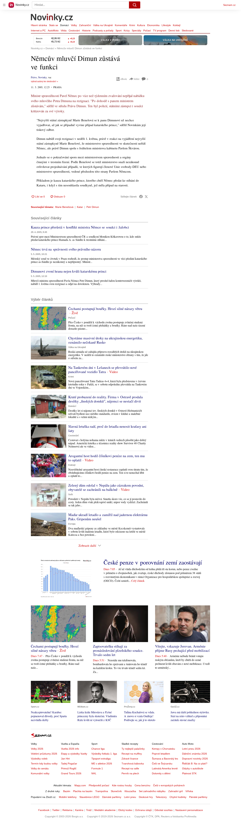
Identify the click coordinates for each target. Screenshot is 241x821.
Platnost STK (189, 773)
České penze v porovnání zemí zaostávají (153, 562)
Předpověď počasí (99, 785)
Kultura (141, 25)
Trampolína (101, 791)
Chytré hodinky (178, 797)
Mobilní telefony (68, 797)
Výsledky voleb (39, 758)
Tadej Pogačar (69, 763)
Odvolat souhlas (164, 810)
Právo (34, 77)
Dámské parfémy (111, 797)
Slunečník (116, 791)
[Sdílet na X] (146, 196)
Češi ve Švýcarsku (162, 763)
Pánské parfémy (198, 797)
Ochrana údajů (143, 810)
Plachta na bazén (82, 791)
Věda (64, 30)
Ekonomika (153, 25)
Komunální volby (40, 773)
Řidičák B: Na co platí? (194, 763)
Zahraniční (85, 25)
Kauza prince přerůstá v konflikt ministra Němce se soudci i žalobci (80, 227)
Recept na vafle (130, 768)
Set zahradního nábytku (152, 791)
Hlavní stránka (39, 25)
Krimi (132, 25)
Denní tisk (174, 30)
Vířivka (189, 791)
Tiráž (89, 810)
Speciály (136, 30)
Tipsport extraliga (101, 758)
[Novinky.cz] (52, 18)
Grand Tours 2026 (71, 773)
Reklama (67, 810)
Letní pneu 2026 (191, 748)
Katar (80, 207)
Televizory (161, 797)
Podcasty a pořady (103, 30)
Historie (86, 30)
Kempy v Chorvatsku (163, 748)
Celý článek (137, 580)
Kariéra (79, 810)
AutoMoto (53, 30)
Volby (74, 25)
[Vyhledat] (134, 4)
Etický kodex (125, 810)
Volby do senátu (40, 768)
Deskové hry (146, 797)
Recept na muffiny (132, 753)
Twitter (56, 810)
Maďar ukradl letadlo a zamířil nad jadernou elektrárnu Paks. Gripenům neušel (107, 516)
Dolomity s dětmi (161, 773)
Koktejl (176, 25)
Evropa (72, 524)
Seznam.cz (229, 5)
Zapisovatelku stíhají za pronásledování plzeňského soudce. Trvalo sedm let (118, 650)
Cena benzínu (142, 785)
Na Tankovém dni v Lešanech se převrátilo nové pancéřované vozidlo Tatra (102, 369)
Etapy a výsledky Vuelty (74, 753)
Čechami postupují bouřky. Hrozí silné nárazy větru (105, 308)
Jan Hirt (65, 758)
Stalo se (53, 25)
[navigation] (4, 5)
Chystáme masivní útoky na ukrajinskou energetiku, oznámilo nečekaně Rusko (105, 340)
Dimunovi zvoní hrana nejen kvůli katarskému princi (68, 271)
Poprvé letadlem (161, 753)
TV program (159, 30)
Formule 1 (97, 768)
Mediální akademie (105, 810)
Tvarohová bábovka (133, 763)
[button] (48, 318)
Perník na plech (130, 773)
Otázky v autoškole (192, 768)
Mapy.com (80, 785)
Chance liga (98, 748)
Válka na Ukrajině (103, 25)
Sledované (188, 30)
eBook (123, 79)
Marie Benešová (64, 207)
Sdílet (136, 79)
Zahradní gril (175, 791)
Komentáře (121, 25)
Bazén (66, 791)
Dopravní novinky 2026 (195, 758)
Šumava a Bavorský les (165, 758)
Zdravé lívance (130, 758)
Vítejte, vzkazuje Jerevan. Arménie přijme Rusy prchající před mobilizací (182, 648)
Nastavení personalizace (189, 810)
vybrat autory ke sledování (43, 81)
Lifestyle (166, 25)
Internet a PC (38, 30)
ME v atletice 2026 (101, 763)
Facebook (43, 810)
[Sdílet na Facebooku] (141, 196)
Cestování (74, 30)
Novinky (42, 77)
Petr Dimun (92, 207)
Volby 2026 (37, 748)
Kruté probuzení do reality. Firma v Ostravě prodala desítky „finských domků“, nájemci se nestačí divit (105, 399)
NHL (93, 773)
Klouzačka (130, 791)
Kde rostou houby (122, 785)
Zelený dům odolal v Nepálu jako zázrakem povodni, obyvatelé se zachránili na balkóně (106, 487)
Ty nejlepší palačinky (133, 748)
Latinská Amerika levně (165, 768)
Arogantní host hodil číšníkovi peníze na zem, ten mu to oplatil (106, 457)
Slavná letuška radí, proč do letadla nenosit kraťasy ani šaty (107, 428)
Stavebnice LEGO (89, 797)
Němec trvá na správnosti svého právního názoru (66, 249)
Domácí (64, 25)
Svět (70, 494)
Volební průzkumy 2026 (44, 753)
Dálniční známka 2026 (194, 753)
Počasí (147, 30)
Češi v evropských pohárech (169, 785)
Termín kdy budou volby (44, 763)
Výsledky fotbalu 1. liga (104, 753)
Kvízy (127, 30)
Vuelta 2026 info (70, 748)
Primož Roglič (68, 768)
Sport (119, 30)
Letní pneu (130, 797)
